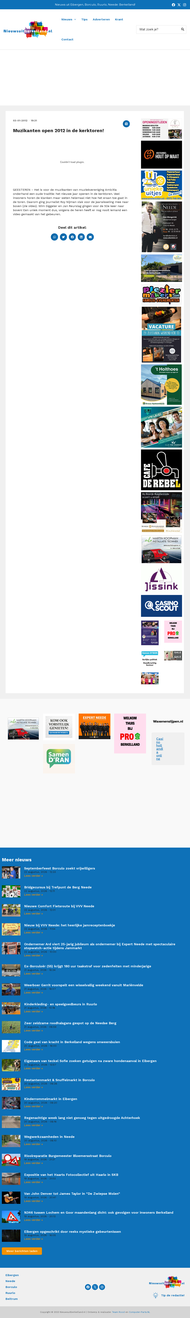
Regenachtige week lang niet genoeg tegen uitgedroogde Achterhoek (82, 1118)
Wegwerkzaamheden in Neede (49, 1137)
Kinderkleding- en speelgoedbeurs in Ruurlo (60, 1004)
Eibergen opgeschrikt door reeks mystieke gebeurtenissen (72, 1231)
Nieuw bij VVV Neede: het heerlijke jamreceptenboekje (69, 925)
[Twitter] (179, 4)
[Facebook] (173, 4)
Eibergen (12, 1275)
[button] (126, 123)
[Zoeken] (182, 29)
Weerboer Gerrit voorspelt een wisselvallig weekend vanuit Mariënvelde (83, 985)
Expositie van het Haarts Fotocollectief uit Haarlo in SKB (71, 1175)
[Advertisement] (95, 78)
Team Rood (118, 1312)
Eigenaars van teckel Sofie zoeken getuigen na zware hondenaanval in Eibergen (90, 1061)
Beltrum (12, 1299)
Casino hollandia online (159, 749)
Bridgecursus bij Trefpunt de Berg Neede (58, 887)
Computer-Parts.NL (139, 1312)
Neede (10, 1281)
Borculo (11, 1287)
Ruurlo (10, 1293)
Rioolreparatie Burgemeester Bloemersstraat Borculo (68, 1156)
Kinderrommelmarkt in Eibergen (50, 1099)
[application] (74, 19)
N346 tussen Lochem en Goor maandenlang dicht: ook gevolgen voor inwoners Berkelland (98, 1212)
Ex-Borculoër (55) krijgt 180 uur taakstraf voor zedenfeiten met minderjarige (87, 966)
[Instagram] (184, 4)
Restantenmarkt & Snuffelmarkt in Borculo (59, 1080)
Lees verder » (33, 875)
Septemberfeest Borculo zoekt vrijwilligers (59, 868)
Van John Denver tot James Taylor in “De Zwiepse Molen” (72, 1193)
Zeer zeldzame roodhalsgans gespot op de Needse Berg (70, 1023)
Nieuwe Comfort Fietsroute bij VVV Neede (59, 906)
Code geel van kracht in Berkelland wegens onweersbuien (72, 1042)
